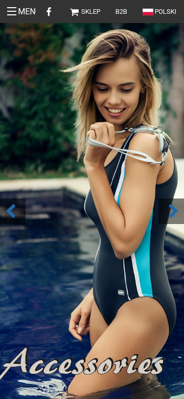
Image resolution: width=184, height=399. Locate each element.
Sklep (90, 11)
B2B (121, 11)
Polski (165, 11)
